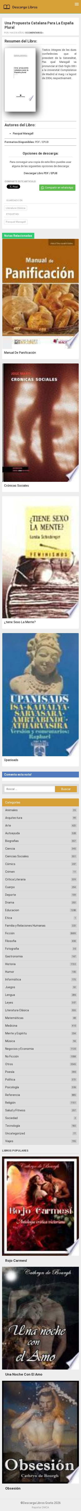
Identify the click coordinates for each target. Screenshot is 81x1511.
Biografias (12, 841)
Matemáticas (14, 1018)
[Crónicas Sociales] (40, 423)
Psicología (12, 1087)
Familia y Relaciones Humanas (25, 925)
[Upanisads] (40, 695)
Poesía (9, 1071)
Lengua (10, 995)
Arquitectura (13, 817)
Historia (10, 964)
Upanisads (11, 760)
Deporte (10, 894)
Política (10, 1079)
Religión (10, 1102)
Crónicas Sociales (16, 485)
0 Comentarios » (34, 33)
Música (10, 1041)
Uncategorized (15, 1133)
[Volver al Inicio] (21, 7)
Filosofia (10, 941)
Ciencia (10, 848)
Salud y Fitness (15, 1110)
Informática (13, 979)
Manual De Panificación (20, 353)
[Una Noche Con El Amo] (40, 1370)
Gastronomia (14, 956)
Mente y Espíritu (16, 1033)
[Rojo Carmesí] (40, 1256)
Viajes (9, 1141)
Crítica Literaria (15, 879)
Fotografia (12, 948)
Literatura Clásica (15, 208)
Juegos (10, 987)
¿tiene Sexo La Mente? (20, 622)
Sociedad (11, 1118)
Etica (8, 918)
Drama (9, 902)
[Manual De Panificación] (40, 294)
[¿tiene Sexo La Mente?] (40, 557)
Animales (11, 810)
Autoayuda (12, 833)
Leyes (9, 1002)
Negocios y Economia (19, 1048)
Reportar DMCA (40, 1507)
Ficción (10, 933)
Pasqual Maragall (23, 133)
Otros (9, 1064)
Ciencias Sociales (17, 856)
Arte (8, 825)
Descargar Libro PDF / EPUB (40, 173)
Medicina (11, 1025)
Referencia (12, 1095)
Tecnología (12, 1125)
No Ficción (12, 1056)
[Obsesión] (40, 1484)
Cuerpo (10, 887)
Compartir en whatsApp (59, 187)
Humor (9, 971)
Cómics (10, 864)
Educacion (12, 910)
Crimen (10, 871)
